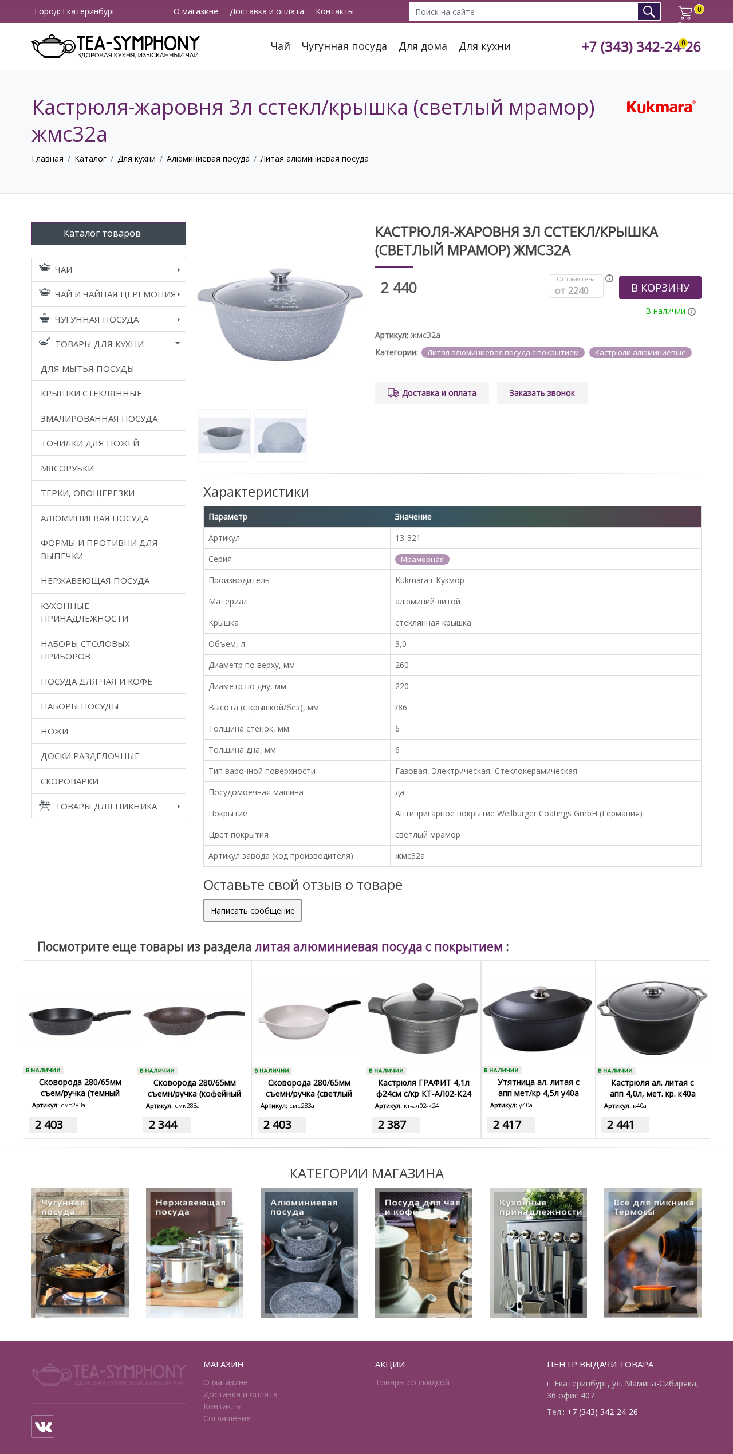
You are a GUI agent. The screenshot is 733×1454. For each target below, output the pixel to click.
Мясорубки (67, 468)
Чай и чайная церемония (115, 294)
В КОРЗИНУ (660, 287)
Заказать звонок (542, 392)
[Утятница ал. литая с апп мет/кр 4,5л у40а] (538, 1016)
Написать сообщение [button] (253, 910)
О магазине (196, 12)
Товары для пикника (106, 806)
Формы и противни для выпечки (99, 549)
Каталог (90, 158)
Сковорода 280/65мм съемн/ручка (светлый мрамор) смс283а (309, 1093)
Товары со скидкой (412, 1382)
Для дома (423, 46)
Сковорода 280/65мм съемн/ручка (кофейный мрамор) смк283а (194, 1093)
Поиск (653, 11)
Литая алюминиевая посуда (315, 158)
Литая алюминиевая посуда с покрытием (503, 352)
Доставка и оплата (267, 12)
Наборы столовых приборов (85, 650)
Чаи (63, 269)
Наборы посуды (80, 706)
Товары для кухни (99, 343)
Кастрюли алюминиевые (640, 352)
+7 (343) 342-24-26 (642, 46)
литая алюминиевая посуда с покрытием (380, 946)
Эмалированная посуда (99, 418)
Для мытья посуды (88, 368)
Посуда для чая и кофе (96, 681)
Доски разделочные (90, 755)
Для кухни (485, 46)
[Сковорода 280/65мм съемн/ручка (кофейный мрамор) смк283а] (194, 1017)
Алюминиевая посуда (208, 158)
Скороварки (69, 781)
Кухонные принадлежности (84, 612)
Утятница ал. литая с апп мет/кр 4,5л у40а (539, 1087)
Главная (47, 158)
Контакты (335, 12)
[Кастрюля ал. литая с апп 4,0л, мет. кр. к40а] (653, 1017)
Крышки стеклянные (91, 393)
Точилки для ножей (90, 443)
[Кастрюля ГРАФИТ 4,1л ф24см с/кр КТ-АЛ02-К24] (423, 1017)
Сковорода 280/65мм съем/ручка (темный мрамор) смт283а (80, 1092)
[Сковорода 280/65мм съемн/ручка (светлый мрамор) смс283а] (309, 1017)
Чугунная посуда (344, 46)
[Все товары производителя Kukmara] (661, 105)
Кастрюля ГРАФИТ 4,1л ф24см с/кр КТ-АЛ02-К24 (423, 1088)
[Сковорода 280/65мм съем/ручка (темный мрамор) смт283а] (80, 1016)
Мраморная (422, 559)
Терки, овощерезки (88, 492)
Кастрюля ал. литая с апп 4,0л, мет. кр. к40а (653, 1088)
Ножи (54, 731)
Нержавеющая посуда (95, 580)
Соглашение (227, 1418)
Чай (280, 46)
